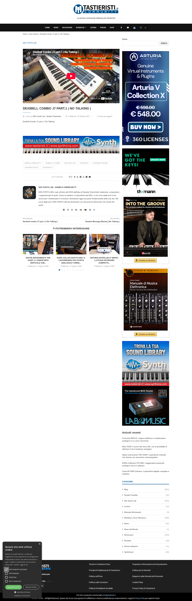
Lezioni (93, 27)
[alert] (22, 570)
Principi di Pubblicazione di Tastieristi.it (104, 570)
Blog (146, 489)
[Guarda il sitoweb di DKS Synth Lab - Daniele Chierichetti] (64, 210)
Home (47, 27)
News (56, 27)
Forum (103, 27)
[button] (6, 569)
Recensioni (67, 27)
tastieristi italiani (100, 163)
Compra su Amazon (147, 260)
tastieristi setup (31, 167)
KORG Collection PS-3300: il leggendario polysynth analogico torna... (71, 260)
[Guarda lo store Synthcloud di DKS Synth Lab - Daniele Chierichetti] (94, 210)
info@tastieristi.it (109, 595)
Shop (112, 27)
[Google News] (134, 27)
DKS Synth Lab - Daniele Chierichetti (47, 116)
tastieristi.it (48, 167)
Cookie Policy (137, 582)
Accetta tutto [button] (13, 587)
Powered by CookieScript (22, 596)
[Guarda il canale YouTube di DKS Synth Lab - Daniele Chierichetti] (86, 210)
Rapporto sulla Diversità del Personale (147, 576)
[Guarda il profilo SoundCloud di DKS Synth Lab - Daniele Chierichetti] (81, 210)
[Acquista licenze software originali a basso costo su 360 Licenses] (145, 52)
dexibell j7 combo (52, 163)
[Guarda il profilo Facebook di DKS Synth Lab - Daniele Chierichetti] (68, 210)
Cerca (124, 39)
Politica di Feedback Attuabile (101, 588)
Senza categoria (146, 546)
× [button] (39, 544)
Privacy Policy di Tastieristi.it (143, 588)
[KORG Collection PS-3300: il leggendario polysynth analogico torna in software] (71, 244)
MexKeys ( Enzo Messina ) (146, 518)
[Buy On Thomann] (145, 149)
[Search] (141, 27)
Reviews (146, 541)
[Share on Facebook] (74, 177)
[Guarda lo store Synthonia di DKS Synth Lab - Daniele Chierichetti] (90, 210)
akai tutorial (33, 34)
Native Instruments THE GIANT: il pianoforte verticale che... (38, 260)
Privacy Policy (139, 598)
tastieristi (84, 163)
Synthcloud (146, 552)
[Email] (128, 27)
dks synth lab (69, 163)
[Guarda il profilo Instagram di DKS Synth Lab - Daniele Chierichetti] (72, 210)
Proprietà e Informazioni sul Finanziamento (149, 564)
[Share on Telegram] (87, 177)
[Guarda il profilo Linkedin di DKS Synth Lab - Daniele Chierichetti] (76, 210)
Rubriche (80, 27)
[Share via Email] (90, 177)
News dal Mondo (146, 529)
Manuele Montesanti (146, 512)
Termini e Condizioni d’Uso (99, 564)
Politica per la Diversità (141, 570)
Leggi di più (24, 565)
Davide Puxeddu (146, 495)
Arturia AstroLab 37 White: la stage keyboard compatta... (104, 260)
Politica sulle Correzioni (98, 582)
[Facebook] (121, 27)
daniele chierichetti (33, 163)
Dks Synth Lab (29, 43)
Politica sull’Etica (96, 576)
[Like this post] (71, 177)
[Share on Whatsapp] (83, 177)
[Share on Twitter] (77, 177)
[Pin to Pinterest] (81, 177)
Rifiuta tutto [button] (31, 587)
